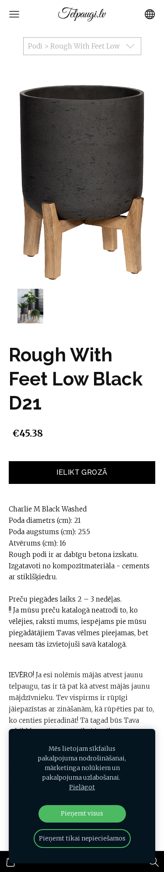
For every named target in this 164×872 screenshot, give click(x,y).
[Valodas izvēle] (150, 14)
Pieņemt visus (82, 813)
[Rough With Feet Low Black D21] (30, 306)
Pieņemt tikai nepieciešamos (82, 838)
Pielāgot (82, 787)
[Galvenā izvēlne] (14, 14)
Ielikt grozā (82, 472)
